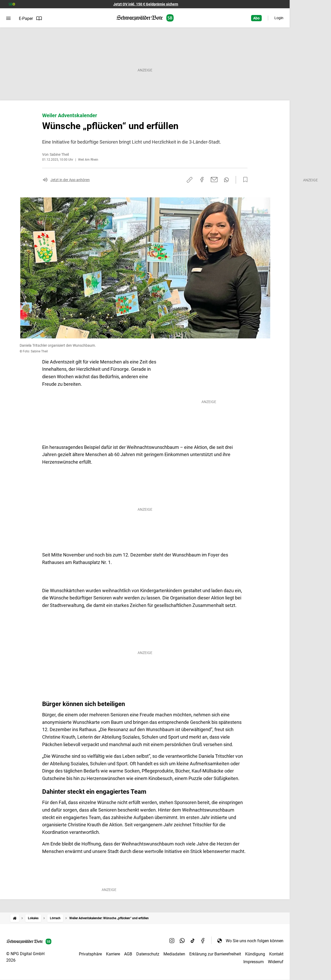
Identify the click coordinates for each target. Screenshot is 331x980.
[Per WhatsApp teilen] (226, 180)
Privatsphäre (90, 954)
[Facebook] (203, 941)
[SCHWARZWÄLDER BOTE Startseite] (145, 18)
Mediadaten (174, 954)
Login (278, 18)
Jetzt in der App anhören (70, 180)
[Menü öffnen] (8, 18)
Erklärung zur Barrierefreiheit (215, 954)
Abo (256, 18)
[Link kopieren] (189, 180)
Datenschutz (147, 954)
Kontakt (276, 954)
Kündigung (255, 954)
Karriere (113, 954)
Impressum (253, 961)
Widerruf (275, 961)
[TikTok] (193, 941)
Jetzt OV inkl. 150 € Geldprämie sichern (145, 4)
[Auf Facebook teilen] (202, 179)
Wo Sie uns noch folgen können (254, 940)
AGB (128, 954)
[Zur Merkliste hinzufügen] (243, 180)
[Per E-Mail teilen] (214, 179)
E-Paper (26, 18)
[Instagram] (172, 941)
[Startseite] (14, 918)
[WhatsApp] (182, 941)
